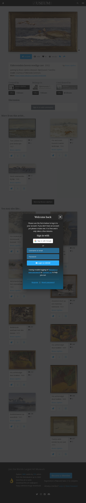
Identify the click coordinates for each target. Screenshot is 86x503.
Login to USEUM (43, 263)
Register (35, 282)
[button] (43, 241)
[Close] (60, 217)
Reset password (48, 282)
